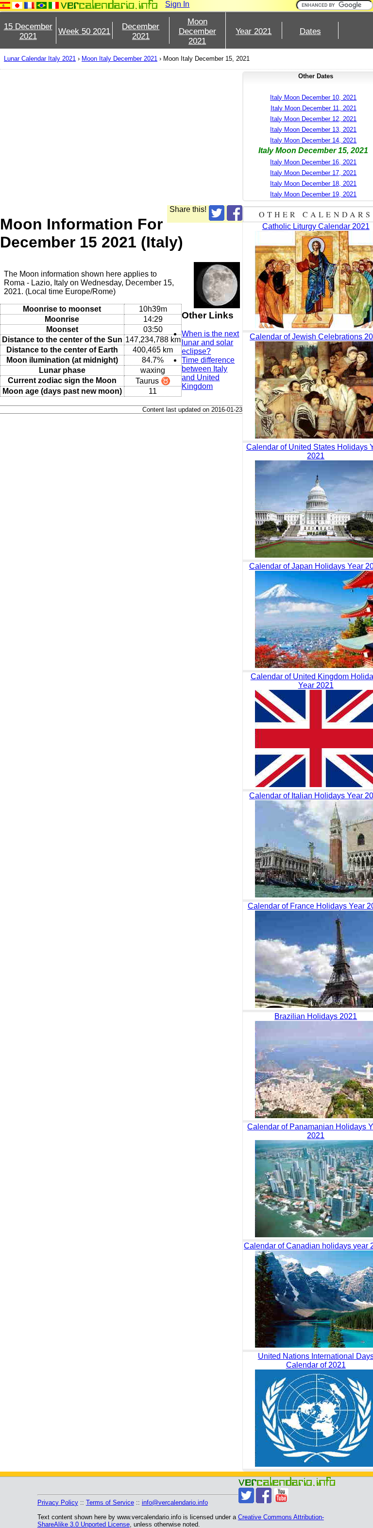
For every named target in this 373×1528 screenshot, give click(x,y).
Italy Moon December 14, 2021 (313, 140)
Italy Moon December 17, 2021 (313, 172)
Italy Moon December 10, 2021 (313, 97)
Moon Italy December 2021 (119, 58)
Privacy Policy (57, 1502)
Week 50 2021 (84, 31)
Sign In (177, 4)
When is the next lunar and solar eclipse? (210, 342)
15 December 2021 (28, 31)
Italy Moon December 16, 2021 (313, 162)
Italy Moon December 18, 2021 (313, 183)
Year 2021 (253, 31)
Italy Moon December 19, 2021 (313, 194)
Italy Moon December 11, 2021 (313, 108)
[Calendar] (109, 4)
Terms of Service (110, 1502)
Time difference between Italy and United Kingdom (208, 373)
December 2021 (140, 31)
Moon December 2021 (197, 31)
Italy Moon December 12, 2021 (313, 119)
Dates (310, 31)
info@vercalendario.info (175, 1502)
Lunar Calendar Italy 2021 (40, 58)
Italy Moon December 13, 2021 (313, 129)
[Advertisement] (121, 137)
